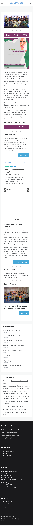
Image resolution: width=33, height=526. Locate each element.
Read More (8, 189)
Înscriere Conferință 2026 (16, 35)
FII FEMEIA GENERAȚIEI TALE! (12, 330)
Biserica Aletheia (10, 458)
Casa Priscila (16, 2)
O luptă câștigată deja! (9, 361)
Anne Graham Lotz (10, 504)
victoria (5, 406)
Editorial (8, 166)
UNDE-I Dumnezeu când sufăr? (14, 170)
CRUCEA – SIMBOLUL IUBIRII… (12, 366)
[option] (16, 177)
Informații (24, 313)
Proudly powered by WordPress (9, 519)
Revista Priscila (9, 451)
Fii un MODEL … (8, 356)
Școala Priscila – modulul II (21, 409)
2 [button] (16, 219)
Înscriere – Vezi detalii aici (16, 127)
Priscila (13, 166)
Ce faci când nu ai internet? (11, 335)
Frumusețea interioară (16, 406)
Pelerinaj (5, 401)
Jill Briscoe (8, 508)
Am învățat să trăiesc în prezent (13, 350)
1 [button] (15, 219)
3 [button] (18, 219)
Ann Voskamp (9, 501)
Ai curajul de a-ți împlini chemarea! (13, 345)
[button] (5, 190)
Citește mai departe (21, 262)
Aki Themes (4, 521)
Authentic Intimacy (10, 506)
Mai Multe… (23, 155)
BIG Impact (8, 455)
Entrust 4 (7, 453)
